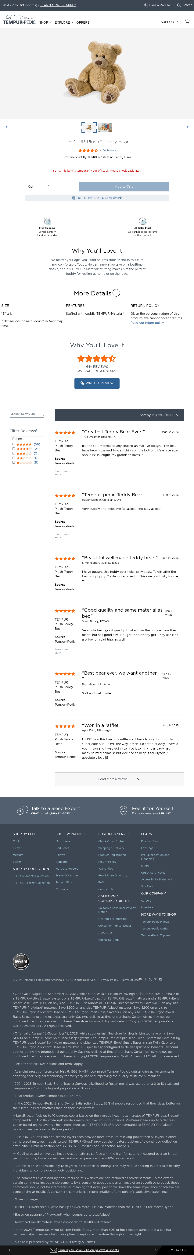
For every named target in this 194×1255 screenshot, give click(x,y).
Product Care (150, 841)
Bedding (61, 861)
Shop (43, 22)
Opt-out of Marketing (112, 918)
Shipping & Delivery (111, 848)
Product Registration (112, 854)
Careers (146, 900)
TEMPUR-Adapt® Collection (31, 876)
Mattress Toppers (67, 868)
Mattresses (63, 841)
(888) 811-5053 (59, 813)
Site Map (147, 886)
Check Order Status (111, 841)
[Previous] (6, 127)
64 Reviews (109, 150)
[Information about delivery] (120, 198)
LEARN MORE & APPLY (58, 5)
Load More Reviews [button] (113, 779)
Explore (62, 22)
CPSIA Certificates (153, 872)
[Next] (187, 127)
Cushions (62, 889)
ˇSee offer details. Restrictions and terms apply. (48, 1064)
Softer (17, 861)
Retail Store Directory (112, 875)
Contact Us (105, 889)
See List (165, 813)
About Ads (105, 932)
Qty (31, 186)
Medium (18, 854)
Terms (89, 1242)
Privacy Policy (109, 979)
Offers (82, 22)
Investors (147, 907)
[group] (119, 452)
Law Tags (147, 848)
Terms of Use (130, 979)
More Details (92, 293)
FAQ (101, 882)
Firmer (17, 848)
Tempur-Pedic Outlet (155, 928)
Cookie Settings (108, 939)
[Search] (42, 414)
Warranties (105, 868)
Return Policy (107, 861)
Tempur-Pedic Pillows (155, 921)
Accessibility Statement (156, 879)
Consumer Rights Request (115, 925)
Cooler (17, 841)
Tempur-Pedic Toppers (156, 935)
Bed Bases (62, 848)
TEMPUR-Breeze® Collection (31, 882)
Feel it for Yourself (152, 808)
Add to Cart (124, 186)
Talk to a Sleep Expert (55, 808)
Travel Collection (67, 875)
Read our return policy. (147, 323)
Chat (35, 813)
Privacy (75, 1242)
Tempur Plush (65, 882)
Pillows (60, 854)
